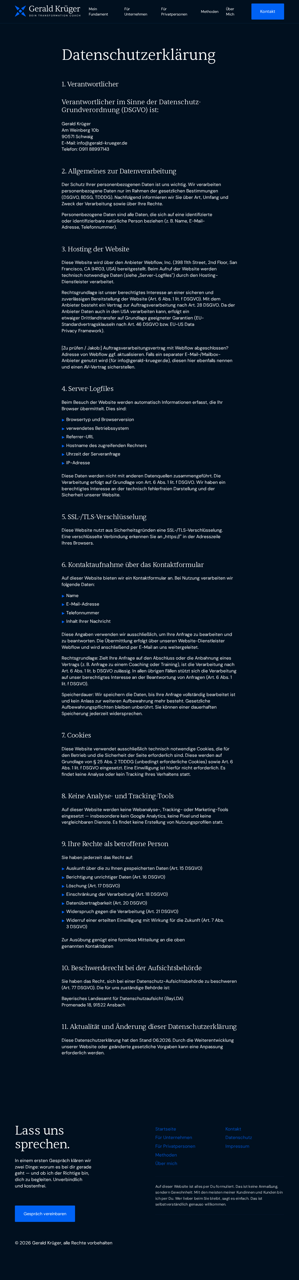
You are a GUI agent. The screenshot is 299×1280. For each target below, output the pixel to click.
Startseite (165, 1129)
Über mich (166, 1163)
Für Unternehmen (135, 11)
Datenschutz (238, 1137)
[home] (47, 11)
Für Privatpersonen (174, 11)
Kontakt (233, 1129)
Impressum (237, 1146)
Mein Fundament (98, 11)
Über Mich (230, 11)
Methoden (209, 11)
